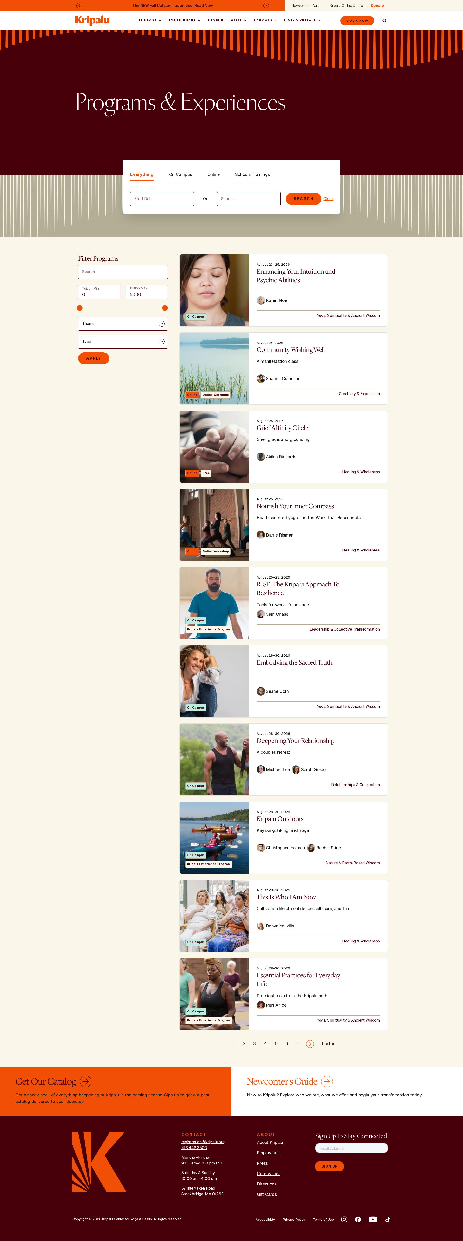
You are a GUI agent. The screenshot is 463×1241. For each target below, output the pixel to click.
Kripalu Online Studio (346, 5)
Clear (328, 198)
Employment (269, 1153)
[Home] (92, 18)
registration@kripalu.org (203, 1141)
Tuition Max (138, 288)
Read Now (203, 5)
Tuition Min (90, 288)
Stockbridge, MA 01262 (202, 1194)
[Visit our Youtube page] (372, 1219)
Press (262, 1163)
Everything (142, 174)
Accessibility (265, 1219)
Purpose (147, 20)
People (215, 20)
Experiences (182, 20)
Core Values (268, 1173)
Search (382, 20)
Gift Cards (267, 1194)
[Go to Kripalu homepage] (99, 1161)
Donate (377, 5)
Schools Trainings (252, 174)
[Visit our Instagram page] (344, 1219)
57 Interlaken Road (198, 1188)
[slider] (80, 308)
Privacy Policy (294, 1219)
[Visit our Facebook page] (358, 1219)
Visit (236, 20)
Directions (267, 1184)
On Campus (180, 174)
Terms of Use (323, 1219)
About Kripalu (270, 1142)
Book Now (357, 21)
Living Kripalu (300, 20)
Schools (263, 20)
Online (213, 174)
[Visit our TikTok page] (388, 1219)
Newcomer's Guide (307, 5)
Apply (93, 358)
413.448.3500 (194, 1147)
